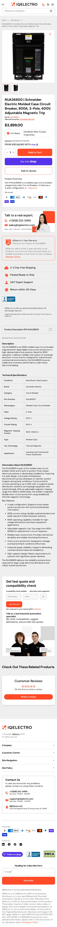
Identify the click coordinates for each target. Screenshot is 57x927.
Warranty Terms (12, 256)
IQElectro (16, 734)
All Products (15, 20)
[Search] (51, 11)
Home (4, 20)
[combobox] (28, 11)
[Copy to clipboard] (50, 329)
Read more (32, 188)
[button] (3, 4)
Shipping (8, 141)
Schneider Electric (27, 119)
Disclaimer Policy (30, 922)
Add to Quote (28, 170)
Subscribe (28, 880)
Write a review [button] (28, 696)
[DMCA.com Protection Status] (49, 856)
